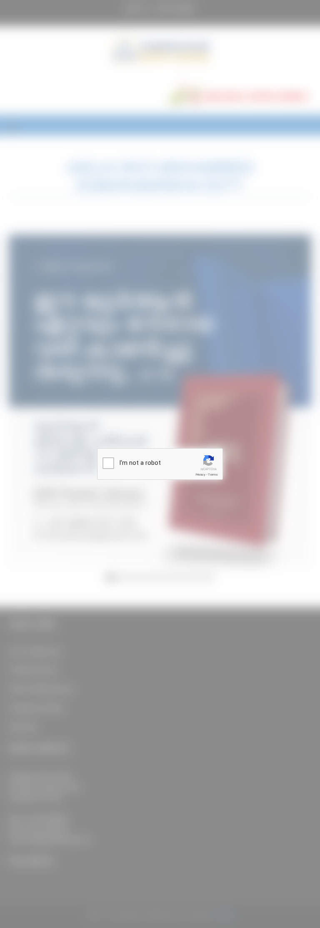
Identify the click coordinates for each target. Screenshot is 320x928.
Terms (213, 474)
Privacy (200, 474)
